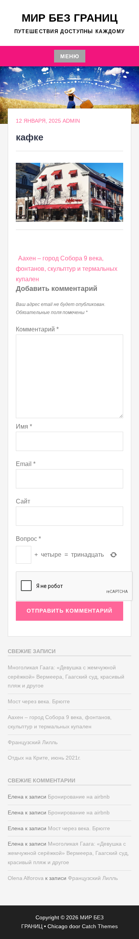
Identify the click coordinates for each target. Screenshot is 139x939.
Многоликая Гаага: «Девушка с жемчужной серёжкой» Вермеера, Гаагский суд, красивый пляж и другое (66, 676)
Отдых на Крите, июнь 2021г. (44, 758)
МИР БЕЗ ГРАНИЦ (69, 18)
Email (26, 464)
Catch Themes (100, 926)
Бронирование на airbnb (79, 797)
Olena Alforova (26, 878)
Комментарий (37, 329)
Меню (69, 56)
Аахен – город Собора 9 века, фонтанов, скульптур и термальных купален (66, 268)
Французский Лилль (33, 742)
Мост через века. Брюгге (39, 701)
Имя (24, 426)
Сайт (23, 501)
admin (71, 121)
